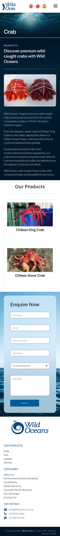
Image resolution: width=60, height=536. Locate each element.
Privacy (38, 531)
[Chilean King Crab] (30, 214)
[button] (56, 6)
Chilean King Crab (30, 230)
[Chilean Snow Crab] (30, 260)
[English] (31, 6)
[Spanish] (44, 6)
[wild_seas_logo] (9, 6)
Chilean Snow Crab (30, 276)
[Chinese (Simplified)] (38, 6)
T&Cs (45, 531)
